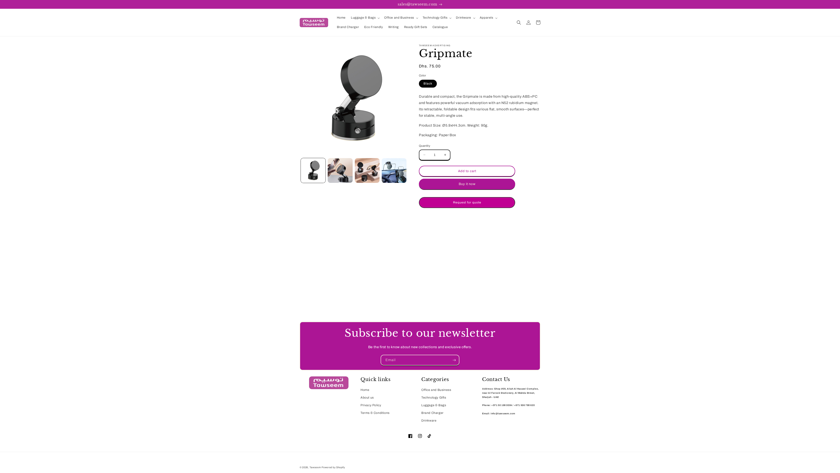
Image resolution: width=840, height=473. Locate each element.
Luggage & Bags (433, 405)
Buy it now (467, 184)
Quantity (424, 145)
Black (428, 83)
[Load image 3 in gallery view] (367, 170)
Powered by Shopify (333, 467)
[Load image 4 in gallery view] (394, 170)
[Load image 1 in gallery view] (313, 170)
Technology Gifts (433, 397)
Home (364, 390)
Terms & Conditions (375, 413)
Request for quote (467, 202)
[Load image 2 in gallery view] (340, 170)
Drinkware (428, 420)
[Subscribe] (454, 360)
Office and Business (436, 390)
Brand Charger (432, 413)
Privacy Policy (370, 405)
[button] (365, 17)
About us (367, 397)
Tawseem (315, 467)
